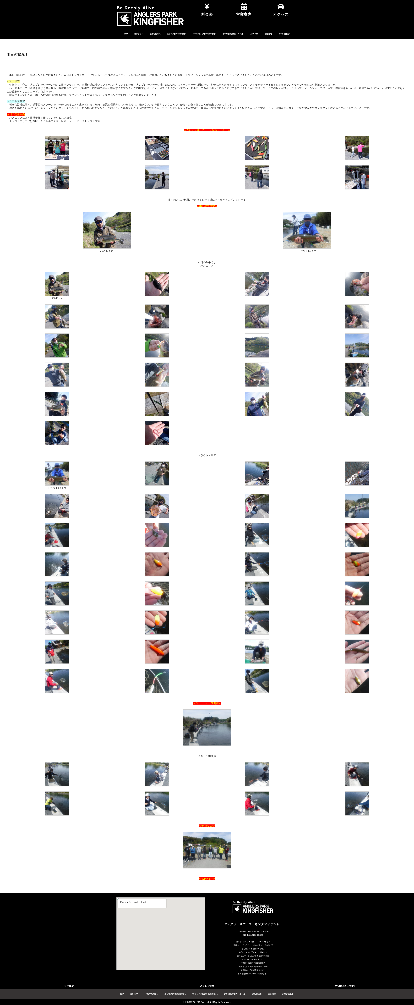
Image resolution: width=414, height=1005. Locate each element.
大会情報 (268, 34)
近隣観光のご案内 (345, 985)
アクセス (281, 14)
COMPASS (254, 34)
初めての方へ (155, 34)
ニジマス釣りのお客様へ (177, 34)
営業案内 (244, 14)
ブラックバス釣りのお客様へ (205, 34)
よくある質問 (207, 985)
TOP (126, 34)
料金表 (207, 14)
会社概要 (69, 985)
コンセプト (138, 34)
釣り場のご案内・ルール (233, 34)
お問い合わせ (284, 34)
